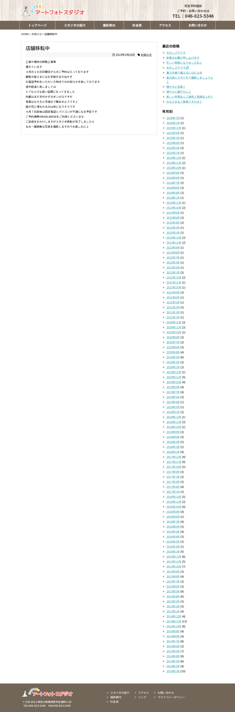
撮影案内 (109, 25)
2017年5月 (173, 482)
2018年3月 (173, 442)
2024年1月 (173, 198)
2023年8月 (173, 213)
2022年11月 (173, 242)
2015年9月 (173, 571)
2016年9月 (173, 512)
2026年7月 (173, 118)
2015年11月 (173, 561)
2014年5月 (173, 651)
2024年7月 (173, 183)
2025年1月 (173, 153)
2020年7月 (173, 342)
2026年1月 (173, 123)
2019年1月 (173, 412)
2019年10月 (173, 382)
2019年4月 (173, 402)
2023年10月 (173, 208)
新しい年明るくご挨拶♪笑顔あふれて (189, 97)
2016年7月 (173, 522)
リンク (142, 697)
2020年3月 (173, 357)
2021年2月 (173, 312)
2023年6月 (173, 218)
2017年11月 (173, 462)
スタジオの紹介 (75, 25)
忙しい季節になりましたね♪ (184, 62)
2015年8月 (173, 576)
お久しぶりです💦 (177, 67)
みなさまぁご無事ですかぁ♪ (184, 102)
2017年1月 (173, 492)
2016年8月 (173, 517)
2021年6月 (173, 297)
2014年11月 (173, 621)
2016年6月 (173, 527)
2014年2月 (173, 666)
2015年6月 (173, 586)
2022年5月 (173, 262)
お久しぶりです (176, 53)
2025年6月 (173, 143)
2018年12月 (173, 417)
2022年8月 (173, 252)
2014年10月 (173, 626)
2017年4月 (173, 487)
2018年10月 (173, 427)
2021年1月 (173, 317)
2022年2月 (173, 267)
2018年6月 (173, 437)
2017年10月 (173, 467)
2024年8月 (173, 178)
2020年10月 (173, 332)
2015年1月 (173, 611)
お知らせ (146, 55)
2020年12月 (173, 322)
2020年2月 (173, 362)
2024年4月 (173, 193)
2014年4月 (173, 656)
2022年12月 (173, 237)
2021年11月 (173, 282)
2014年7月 (173, 641)
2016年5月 (173, 531)
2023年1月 (173, 232)
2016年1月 (173, 551)
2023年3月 (173, 227)
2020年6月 (173, 347)
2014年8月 (173, 636)
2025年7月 (173, 138)
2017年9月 (173, 472)
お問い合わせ (197, 25)
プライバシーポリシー (171, 697)
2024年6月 (173, 188)
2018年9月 (173, 432)
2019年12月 (173, 372)
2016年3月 (173, 541)
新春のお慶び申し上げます (182, 58)
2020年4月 (173, 352)
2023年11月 (173, 203)
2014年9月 (173, 631)
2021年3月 (173, 307)
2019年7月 (173, 392)
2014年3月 (173, 661)
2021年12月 (173, 277)
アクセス (165, 25)
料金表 (137, 25)
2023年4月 (173, 222)
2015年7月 (173, 581)
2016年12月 (173, 497)
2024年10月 (173, 168)
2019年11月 (173, 377)
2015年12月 (173, 556)
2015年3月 (173, 601)
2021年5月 (173, 302)
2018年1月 (173, 452)
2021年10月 (173, 287)
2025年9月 (173, 133)
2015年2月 (173, 606)
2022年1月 (173, 272)
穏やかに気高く (176, 87)
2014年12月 (173, 616)
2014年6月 (173, 646)
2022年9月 (173, 247)
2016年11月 (173, 502)
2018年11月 (173, 422)
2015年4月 (173, 596)
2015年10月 (173, 566)
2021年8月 (173, 292)
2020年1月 (173, 367)
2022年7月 (173, 257)
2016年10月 (173, 507)
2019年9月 (173, 387)
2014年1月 (173, 671)
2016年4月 (173, 536)
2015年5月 (173, 591)
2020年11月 (173, 327)
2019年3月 (173, 407)
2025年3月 (173, 148)
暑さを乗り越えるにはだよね (184, 72)
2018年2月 (173, 447)
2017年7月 (173, 477)
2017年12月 (173, 457)
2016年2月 (173, 546)
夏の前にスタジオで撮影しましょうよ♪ (189, 79)
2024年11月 (173, 163)
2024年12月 (173, 158)
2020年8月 (173, 337)
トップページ (37, 25)
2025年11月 (173, 128)
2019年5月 (173, 397)
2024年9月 (173, 173)
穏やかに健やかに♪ (178, 92)
